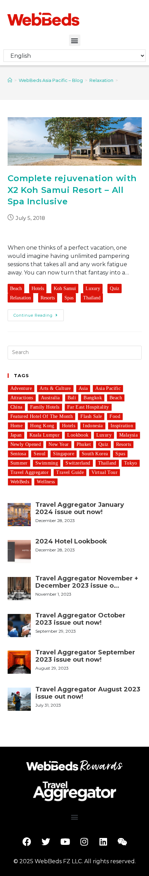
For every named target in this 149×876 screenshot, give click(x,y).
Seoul (39, 453)
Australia (50, 397)
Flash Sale (91, 416)
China (16, 407)
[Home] (10, 80)
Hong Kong (42, 425)
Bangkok (93, 397)
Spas (68, 297)
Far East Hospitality (88, 407)
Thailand (91, 297)
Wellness (46, 481)
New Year (59, 444)
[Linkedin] (103, 841)
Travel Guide (70, 472)
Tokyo (130, 463)
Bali (72, 397)
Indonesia (93, 425)
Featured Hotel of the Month (41, 416)
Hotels (38, 288)
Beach (16, 288)
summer (19, 463)
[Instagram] (84, 841)
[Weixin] (122, 841)
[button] (74, 40)
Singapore (63, 453)
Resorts (48, 297)
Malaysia (128, 435)
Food (114, 416)
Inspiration (122, 425)
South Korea (95, 453)
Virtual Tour (104, 472)
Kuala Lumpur (44, 435)
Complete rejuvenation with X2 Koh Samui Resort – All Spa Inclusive (72, 189)
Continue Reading (33, 315)
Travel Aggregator (29, 472)
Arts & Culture (55, 388)
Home (16, 425)
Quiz (114, 288)
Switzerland (77, 463)
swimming (46, 463)
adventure (21, 388)
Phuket (84, 444)
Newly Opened (25, 444)
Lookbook (77, 435)
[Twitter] (46, 841)
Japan (16, 435)
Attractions (21, 397)
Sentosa (18, 453)
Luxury (93, 288)
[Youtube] (65, 841)
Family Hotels (45, 407)
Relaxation (20, 297)
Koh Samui (65, 288)
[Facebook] (27, 841)
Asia (83, 388)
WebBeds (19, 481)
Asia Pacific (108, 388)
